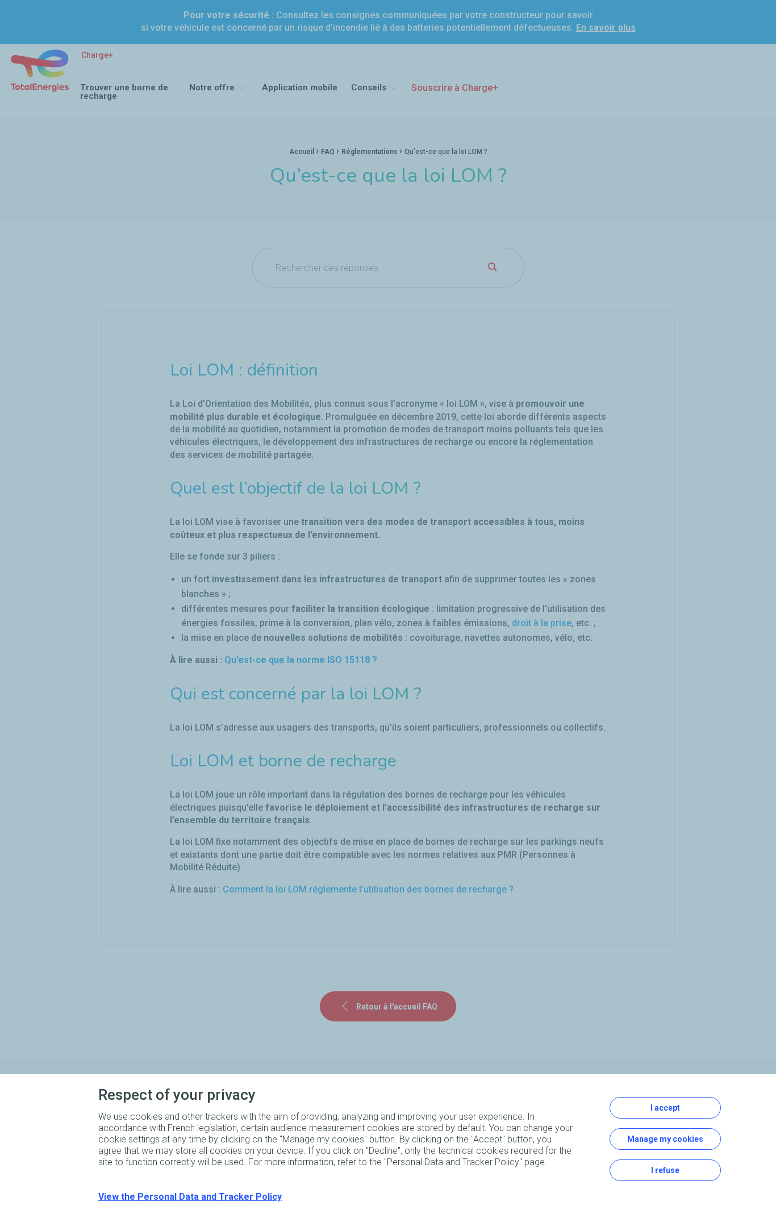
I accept (665, 1107)
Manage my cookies (665, 1139)
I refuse (665, 1170)
